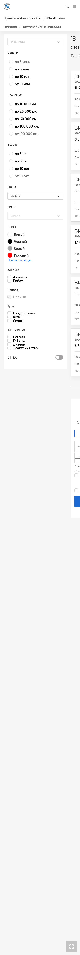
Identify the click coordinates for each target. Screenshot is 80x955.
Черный (20, 241)
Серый (19, 248)
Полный (19, 297)
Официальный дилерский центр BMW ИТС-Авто (34, 18)
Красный (21, 255)
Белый (19, 234)
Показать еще (19, 260)
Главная (10, 27)
